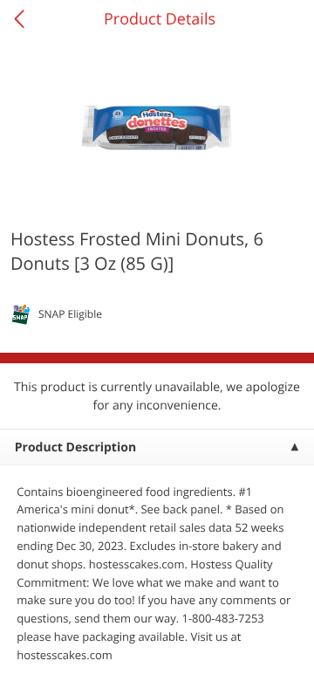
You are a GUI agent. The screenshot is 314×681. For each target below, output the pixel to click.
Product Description (75, 447)
